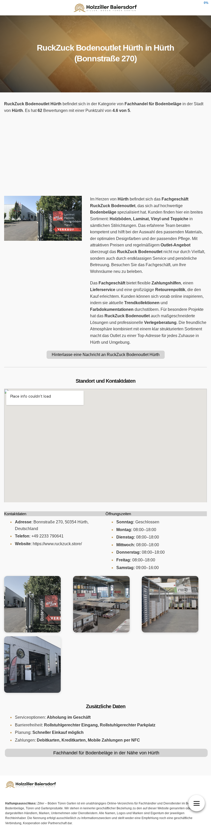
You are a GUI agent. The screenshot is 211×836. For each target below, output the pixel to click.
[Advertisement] (105, 155)
